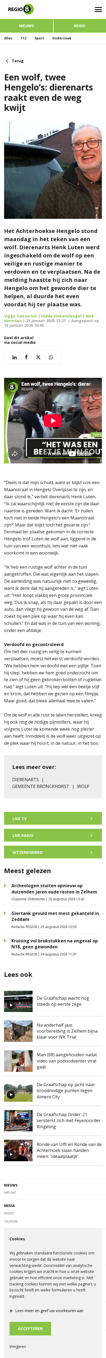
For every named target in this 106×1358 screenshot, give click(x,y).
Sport (39, 38)
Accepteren (30, 1328)
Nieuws (26, 25)
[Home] (26, 9)
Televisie (11, 1221)
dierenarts (25, 780)
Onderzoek (61, 38)
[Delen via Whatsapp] (51, 357)
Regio (79, 25)
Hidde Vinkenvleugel (61, 316)
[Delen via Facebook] (26, 357)
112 (23, 38)
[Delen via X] (38, 357)
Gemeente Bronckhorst (40, 786)
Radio (9, 1213)
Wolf (83, 786)
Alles (8, 38)
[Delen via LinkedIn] (14, 357)
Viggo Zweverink (20, 316)
